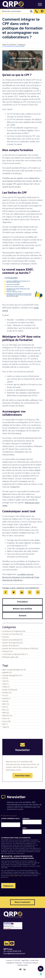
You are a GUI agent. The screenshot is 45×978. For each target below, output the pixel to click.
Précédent (22, 601)
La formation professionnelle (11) (15, 654)
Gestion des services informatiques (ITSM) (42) (20, 648)
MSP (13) (5, 704)
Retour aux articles (22, 608)
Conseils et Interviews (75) (12, 634)
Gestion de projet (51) (10, 645)
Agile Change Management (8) (14, 670)
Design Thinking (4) (9, 690)
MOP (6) (5, 701)
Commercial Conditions (30, 963)
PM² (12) (5, 710)
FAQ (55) (5, 637)
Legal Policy (25, 960)
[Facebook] (5, 591)
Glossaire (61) (7, 651)
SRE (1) (5, 724)
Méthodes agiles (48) (10, 657)
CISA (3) (5, 678)
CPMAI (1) (6, 687)
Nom (24, 828)
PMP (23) (5, 713)
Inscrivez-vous (22, 775)
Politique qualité (22, 965)
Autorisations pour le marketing (15, 838)
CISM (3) (5, 681)
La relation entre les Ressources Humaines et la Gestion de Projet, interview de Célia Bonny (21, 577)
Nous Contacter (22, 902)
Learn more (14, 875)
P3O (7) (5, 707)
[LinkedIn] (22, 591)
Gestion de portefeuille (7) (12, 640)
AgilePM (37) (7, 672)
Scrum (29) (6, 721)
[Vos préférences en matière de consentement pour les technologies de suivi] (41, 974)
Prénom (26, 818)
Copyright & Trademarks (14, 963)
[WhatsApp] (30, 591)
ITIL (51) (5, 695)
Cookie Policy (34, 960)
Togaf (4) (5, 727)
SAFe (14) (5, 718)
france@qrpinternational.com (14, 953)
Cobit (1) (5, 684)
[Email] (38, 591)
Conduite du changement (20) (13, 631)
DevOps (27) (7, 692)
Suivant (22, 615)
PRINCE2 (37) (7, 715)
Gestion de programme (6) (12, 643)
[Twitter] (13, 591)
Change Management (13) (12, 675)
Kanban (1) (6, 698)
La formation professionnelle (13, 46)
